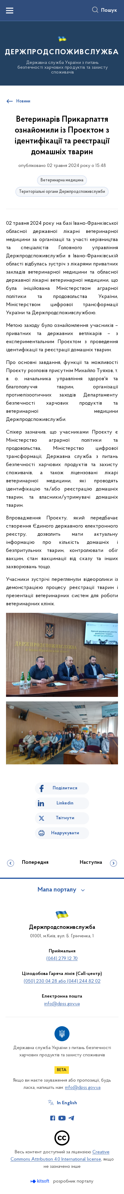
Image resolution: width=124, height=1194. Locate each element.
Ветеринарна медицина (62, 180)
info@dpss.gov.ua (62, 1003)
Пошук (109, 10)
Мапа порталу (57, 890)
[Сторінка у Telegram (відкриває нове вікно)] (71, 1118)
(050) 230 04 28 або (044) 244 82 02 (62, 981)
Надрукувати (65, 833)
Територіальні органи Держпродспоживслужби (62, 192)
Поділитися (65, 788)
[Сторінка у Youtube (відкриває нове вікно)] (62, 1118)
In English (67, 1103)
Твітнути (65, 818)
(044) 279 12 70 (62, 958)
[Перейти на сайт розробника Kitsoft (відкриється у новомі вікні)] (40, 1181)
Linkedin (65, 803)
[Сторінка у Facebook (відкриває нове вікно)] (52, 1118)
